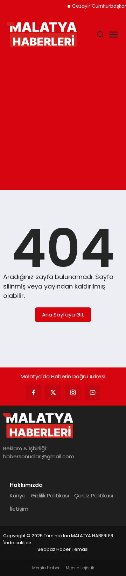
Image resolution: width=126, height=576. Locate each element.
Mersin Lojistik (80, 568)
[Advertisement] (63, 120)
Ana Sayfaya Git (63, 314)
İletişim (19, 508)
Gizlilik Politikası (50, 495)
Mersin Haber (45, 568)
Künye (18, 495)
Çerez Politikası (93, 495)
